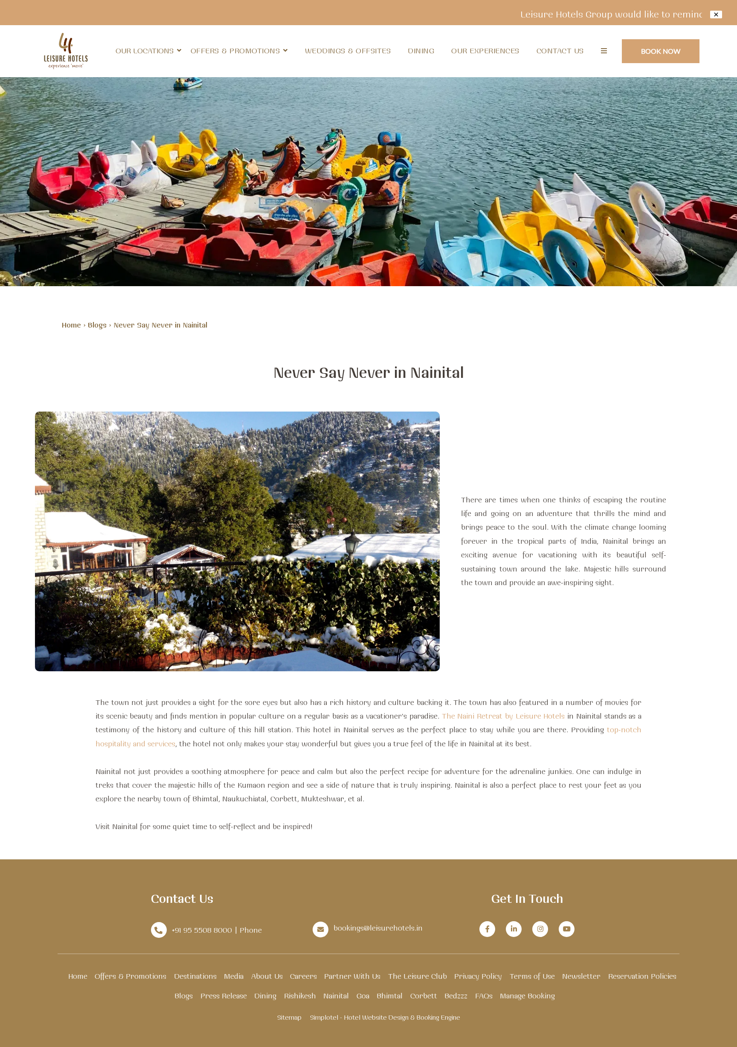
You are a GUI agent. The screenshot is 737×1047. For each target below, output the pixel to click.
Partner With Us (352, 976)
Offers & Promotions (235, 50)
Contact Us (560, 50)
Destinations (195, 976)
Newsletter (581, 976)
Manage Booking (527, 996)
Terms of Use (532, 976)
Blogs (97, 325)
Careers (303, 976)
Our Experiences (485, 50)
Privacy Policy (478, 976)
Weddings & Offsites (348, 50)
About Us (267, 976)
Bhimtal (390, 996)
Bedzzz (455, 996)
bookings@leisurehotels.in (378, 928)
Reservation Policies (642, 976)
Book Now (661, 51)
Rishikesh (300, 996)
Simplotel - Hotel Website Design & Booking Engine (385, 1017)
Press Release (223, 996)
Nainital (336, 996)
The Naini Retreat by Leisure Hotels (503, 716)
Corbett (423, 996)
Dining (421, 50)
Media (234, 976)
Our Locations (145, 50)
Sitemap (289, 1017)
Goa (363, 996)
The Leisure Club (417, 976)
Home (71, 325)
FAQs (484, 996)
